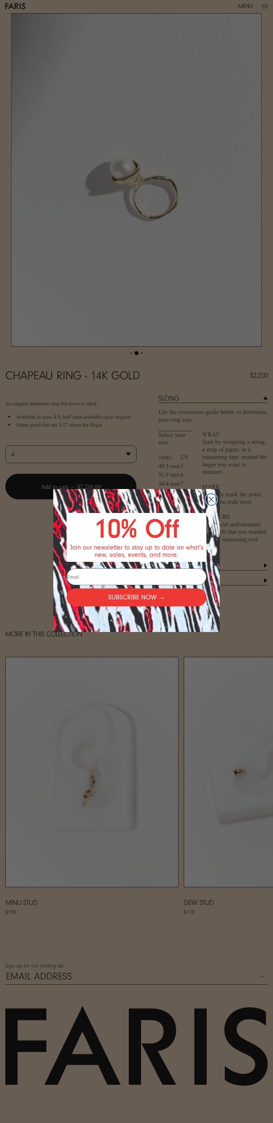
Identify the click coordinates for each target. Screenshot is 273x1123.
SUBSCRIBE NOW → (136, 597)
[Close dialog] (211, 499)
